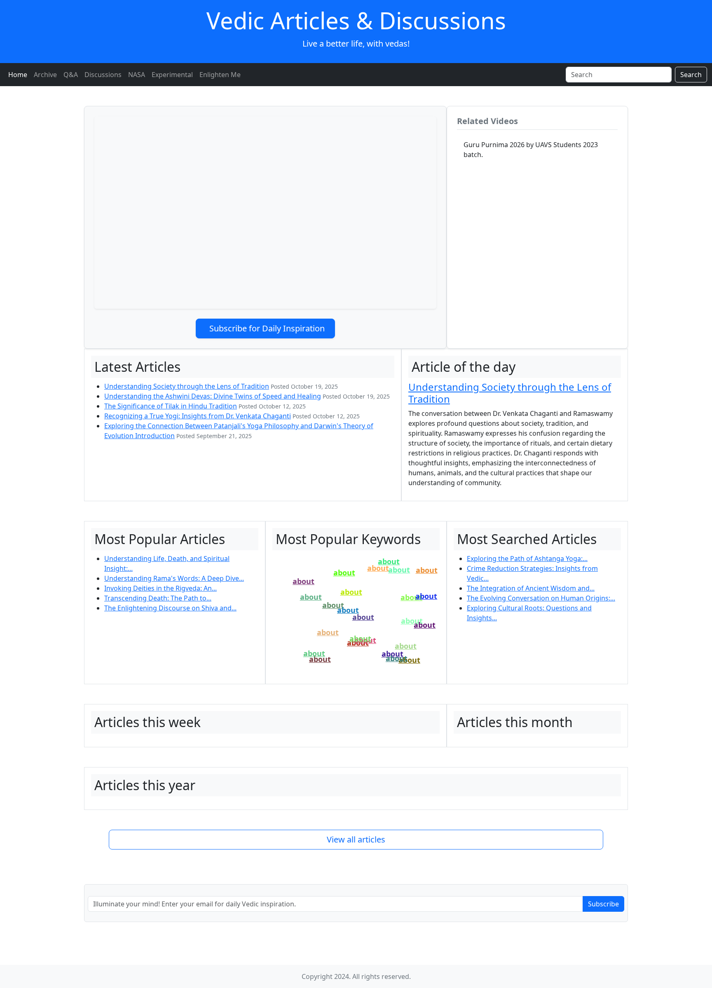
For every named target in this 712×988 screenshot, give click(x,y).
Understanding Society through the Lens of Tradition (186, 386)
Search (691, 74)
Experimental (172, 74)
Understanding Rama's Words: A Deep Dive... (174, 578)
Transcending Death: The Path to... (157, 598)
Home (17, 74)
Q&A (70, 74)
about (389, 561)
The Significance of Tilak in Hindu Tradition (170, 406)
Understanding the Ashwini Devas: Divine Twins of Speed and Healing (212, 396)
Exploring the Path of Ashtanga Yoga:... (527, 558)
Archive (45, 74)
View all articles (356, 839)
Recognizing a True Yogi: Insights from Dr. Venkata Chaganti (197, 415)
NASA (136, 74)
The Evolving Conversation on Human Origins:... (541, 598)
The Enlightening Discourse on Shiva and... (170, 608)
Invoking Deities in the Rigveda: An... (160, 588)
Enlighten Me (220, 74)
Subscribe (603, 903)
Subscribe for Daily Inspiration (267, 328)
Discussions (103, 74)
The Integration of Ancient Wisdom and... (531, 588)
